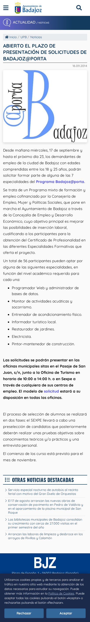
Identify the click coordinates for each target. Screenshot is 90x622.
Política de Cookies (61, 593)
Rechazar (24, 613)
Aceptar (66, 613)
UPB (24, 37)
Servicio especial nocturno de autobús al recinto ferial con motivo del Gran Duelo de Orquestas (43, 492)
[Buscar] (79, 7)
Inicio (13, 37)
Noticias (36, 37)
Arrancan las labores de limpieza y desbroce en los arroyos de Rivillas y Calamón (45, 536)
